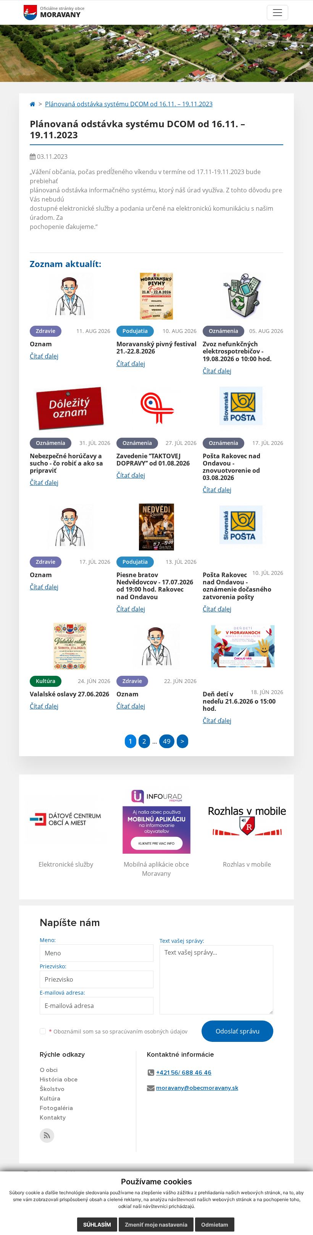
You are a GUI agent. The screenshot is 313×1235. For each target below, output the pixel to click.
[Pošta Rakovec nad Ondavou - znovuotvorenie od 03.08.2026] (243, 408)
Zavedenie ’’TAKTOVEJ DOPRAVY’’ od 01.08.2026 (153, 459)
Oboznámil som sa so (118, 1031)
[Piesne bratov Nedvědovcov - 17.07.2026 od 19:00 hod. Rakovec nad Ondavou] (156, 527)
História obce (58, 1080)
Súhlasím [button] (97, 1224)
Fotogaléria (56, 1108)
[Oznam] (70, 296)
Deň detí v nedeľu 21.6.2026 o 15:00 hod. (239, 701)
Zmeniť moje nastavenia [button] (156, 1224)
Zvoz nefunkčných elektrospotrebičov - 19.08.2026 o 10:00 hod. (237, 351)
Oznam (41, 344)
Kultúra (50, 1099)
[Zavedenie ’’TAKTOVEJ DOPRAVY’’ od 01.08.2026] (156, 408)
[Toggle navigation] (277, 12)
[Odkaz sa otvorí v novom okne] (47, 1135)
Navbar (37, 12)
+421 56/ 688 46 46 (183, 1073)
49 (167, 741)
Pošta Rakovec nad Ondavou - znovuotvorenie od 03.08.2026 (231, 467)
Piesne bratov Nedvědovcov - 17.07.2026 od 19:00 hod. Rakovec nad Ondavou (154, 586)
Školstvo (52, 1089)
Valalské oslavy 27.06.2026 (69, 694)
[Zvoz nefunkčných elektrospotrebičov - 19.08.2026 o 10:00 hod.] (243, 296)
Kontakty (53, 1118)
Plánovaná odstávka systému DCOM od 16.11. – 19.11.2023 (129, 104)
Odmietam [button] (214, 1224)
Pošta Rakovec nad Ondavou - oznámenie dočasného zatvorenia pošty (237, 586)
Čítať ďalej (44, 356)
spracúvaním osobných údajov (148, 1031)
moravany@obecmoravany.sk (197, 1088)
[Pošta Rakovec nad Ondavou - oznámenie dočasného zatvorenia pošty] (243, 527)
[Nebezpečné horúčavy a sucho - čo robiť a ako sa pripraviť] (70, 408)
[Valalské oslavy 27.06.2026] (70, 646)
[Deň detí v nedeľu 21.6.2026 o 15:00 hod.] (243, 646)
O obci (49, 1070)
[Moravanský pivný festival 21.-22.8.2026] (156, 296)
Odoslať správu (238, 1031)
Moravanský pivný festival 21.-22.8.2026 (156, 347)
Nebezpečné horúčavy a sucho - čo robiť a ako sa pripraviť (66, 463)
